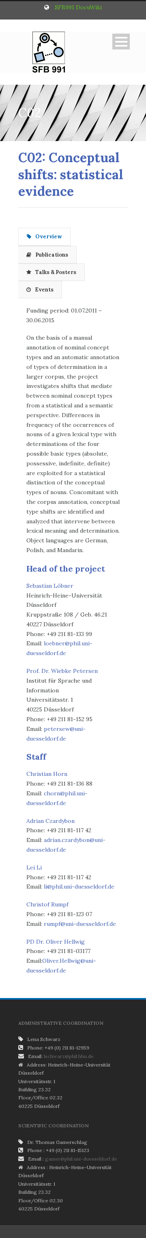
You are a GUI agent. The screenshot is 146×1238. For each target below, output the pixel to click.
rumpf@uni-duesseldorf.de (80, 923)
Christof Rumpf (47, 904)
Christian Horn (46, 773)
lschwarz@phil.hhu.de (69, 1056)
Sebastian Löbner (49, 585)
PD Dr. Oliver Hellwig (55, 941)
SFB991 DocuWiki (78, 7)
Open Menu (121, 41)
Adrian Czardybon (50, 821)
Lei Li (34, 867)
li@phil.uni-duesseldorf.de (79, 886)
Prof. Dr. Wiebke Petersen (62, 671)
